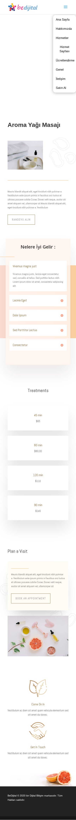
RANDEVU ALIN (21, 219)
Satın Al (61, 88)
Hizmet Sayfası (65, 49)
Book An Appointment (31, 598)
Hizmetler (62, 38)
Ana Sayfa (62, 19)
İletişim (60, 79)
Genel (60, 69)
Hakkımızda (64, 28)
